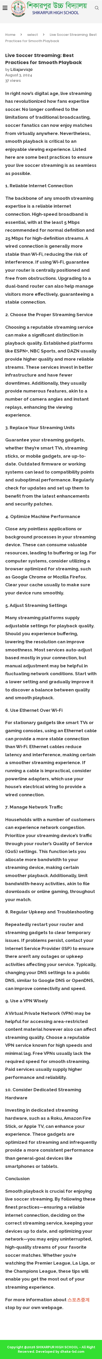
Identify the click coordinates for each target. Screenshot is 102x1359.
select (32, 34)
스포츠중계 (78, 1299)
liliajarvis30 (21, 69)
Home (10, 34)
